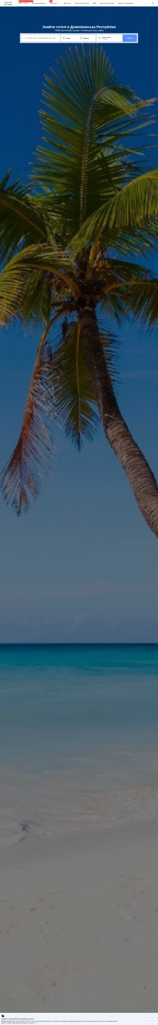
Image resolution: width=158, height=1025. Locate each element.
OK (152, 1019)
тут (36, 1023)
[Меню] (152, 3)
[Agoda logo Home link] (8, 3)
